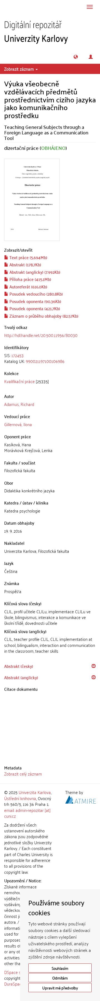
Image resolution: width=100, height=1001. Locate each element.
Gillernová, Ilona (18, 424)
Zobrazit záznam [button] (19, 69)
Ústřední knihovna (20, 798)
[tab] (50, 358)
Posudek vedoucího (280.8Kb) (35, 294)
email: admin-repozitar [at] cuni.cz (27, 813)
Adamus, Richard (19, 404)
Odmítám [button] (60, 977)
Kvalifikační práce (19, 381)
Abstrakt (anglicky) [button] (21, 677)
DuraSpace (14, 983)
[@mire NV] (80, 798)
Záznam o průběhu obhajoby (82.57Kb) (43, 316)
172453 (17, 355)
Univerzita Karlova (35, 792)
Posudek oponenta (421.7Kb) (34, 308)
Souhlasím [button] (60, 968)
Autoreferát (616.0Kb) (27, 286)
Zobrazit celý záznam (23, 773)
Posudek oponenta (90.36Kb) (34, 301)
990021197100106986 (45, 361)
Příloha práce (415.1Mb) (29, 279)
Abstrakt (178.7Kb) (24, 264)
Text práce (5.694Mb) (27, 257)
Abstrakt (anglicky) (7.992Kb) (34, 272)
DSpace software (19, 972)
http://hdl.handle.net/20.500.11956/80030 (41, 335)
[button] (76, 57)
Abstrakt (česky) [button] (18, 666)
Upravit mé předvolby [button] (60, 987)
